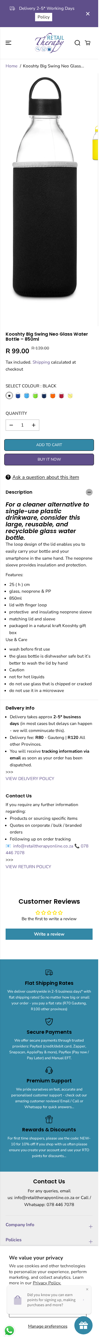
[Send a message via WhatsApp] (9, 1330)
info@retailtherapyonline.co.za (43, 846)
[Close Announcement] (88, 13)
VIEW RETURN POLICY (28, 867)
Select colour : (31, 386)
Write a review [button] (49, 934)
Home (11, 66)
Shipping (41, 362)
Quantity (16, 413)
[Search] (77, 43)
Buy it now (49, 459)
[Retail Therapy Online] (49, 43)
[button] (9, 43)
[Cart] (87, 43)
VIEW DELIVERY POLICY (30, 778)
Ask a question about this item (45, 477)
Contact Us (60, 20)
